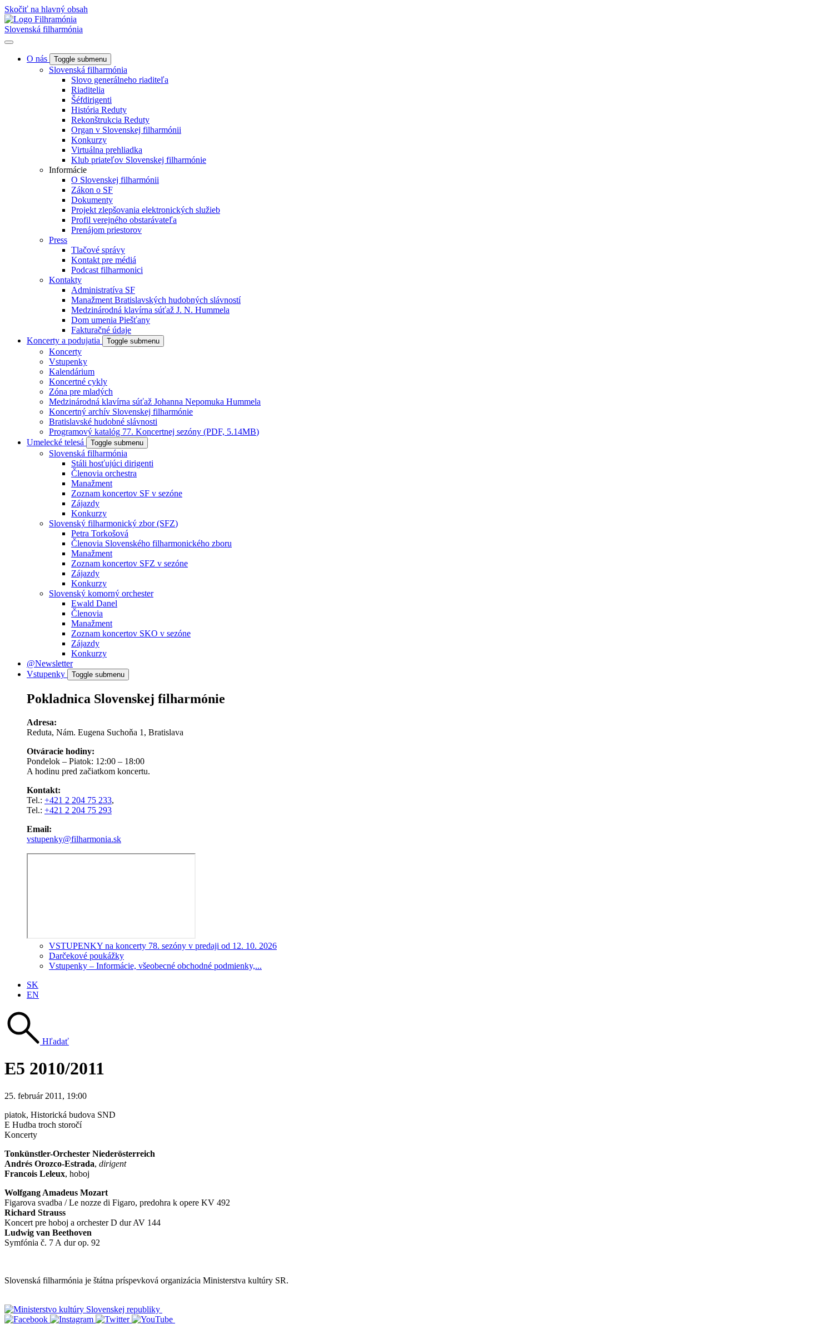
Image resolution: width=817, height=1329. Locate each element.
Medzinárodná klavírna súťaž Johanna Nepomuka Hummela (155, 401)
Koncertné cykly (78, 381)
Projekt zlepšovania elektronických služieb (145, 210)
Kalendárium (71, 371)
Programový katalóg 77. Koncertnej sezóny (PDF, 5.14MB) (154, 431)
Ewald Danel (94, 603)
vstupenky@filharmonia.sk (74, 839)
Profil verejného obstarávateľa (124, 220)
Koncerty (65, 351)
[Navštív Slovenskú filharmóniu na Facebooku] (27, 1319)
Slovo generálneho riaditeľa (119, 79)
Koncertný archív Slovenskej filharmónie (121, 411)
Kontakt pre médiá (103, 260)
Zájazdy (85, 503)
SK (32, 984)
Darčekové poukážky (86, 955)
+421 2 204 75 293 (78, 810)
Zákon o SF (92, 190)
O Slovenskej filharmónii (115, 180)
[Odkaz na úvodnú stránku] (40, 19)
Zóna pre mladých (81, 391)
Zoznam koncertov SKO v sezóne (131, 633)
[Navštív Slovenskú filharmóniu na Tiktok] (114, 1319)
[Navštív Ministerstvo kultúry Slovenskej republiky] (83, 1309)
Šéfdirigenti (91, 99)
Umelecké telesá (56, 442)
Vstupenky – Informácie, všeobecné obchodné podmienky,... (155, 965)
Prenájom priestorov (106, 230)
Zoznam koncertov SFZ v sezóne (129, 563)
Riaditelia (87, 89)
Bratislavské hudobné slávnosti (103, 421)
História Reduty (99, 110)
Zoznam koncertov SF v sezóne (126, 493)
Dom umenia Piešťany (110, 320)
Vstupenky (68, 361)
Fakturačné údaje (101, 330)
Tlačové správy (98, 250)
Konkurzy (89, 140)
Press (58, 240)
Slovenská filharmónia (43, 29)
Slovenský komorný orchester (101, 593)
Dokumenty (92, 200)
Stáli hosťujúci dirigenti (112, 463)
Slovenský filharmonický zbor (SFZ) (113, 523)
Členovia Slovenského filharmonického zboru (151, 543)
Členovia (87, 613)
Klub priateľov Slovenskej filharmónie (138, 160)
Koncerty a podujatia (64, 340)
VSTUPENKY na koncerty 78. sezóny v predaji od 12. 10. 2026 (163, 945)
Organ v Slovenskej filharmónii (126, 130)
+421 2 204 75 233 (78, 800)
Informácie (68, 170)
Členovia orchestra (104, 473)
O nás (38, 58)
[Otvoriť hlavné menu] (8, 42)
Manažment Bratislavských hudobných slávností (156, 300)
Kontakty (65, 280)
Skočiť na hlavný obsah (46, 9)
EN (33, 994)
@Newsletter (50, 663)
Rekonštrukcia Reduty (110, 120)
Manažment (91, 483)
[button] (36, 1041)
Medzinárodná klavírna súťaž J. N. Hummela (150, 310)
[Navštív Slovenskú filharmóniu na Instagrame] (73, 1319)
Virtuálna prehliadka (106, 150)
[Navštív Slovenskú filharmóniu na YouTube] (153, 1319)
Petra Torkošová (99, 533)
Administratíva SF (103, 290)
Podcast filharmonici (107, 270)
